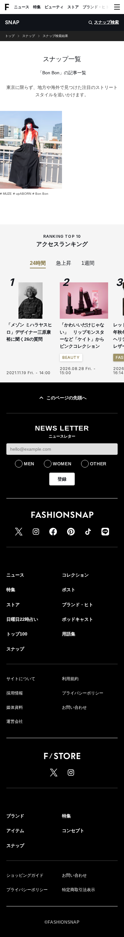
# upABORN (22, 193)
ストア (73, 7)
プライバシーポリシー (82, 693)
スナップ (28, 36)
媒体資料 (14, 707)
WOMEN (62, 463)
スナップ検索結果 (55, 36)
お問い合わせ (74, 707)
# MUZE (6, 193)
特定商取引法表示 (78, 889)
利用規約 (70, 678)
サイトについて (20, 678)
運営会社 (14, 721)
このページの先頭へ (66, 397)
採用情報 (14, 693)
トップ (10, 36)
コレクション (75, 574)
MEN (29, 463)
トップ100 (16, 633)
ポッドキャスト (77, 619)
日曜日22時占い (22, 619)
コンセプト (73, 830)
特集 (37, 7)
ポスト (68, 589)
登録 (62, 479)
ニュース (21, 7)
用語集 (68, 633)
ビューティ (54, 7)
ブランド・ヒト (96, 7)
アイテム (15, 830)
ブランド (15, 815)
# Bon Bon (40, 193)
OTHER (98, 463)
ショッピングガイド (25, 875)
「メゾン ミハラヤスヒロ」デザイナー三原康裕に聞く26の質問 (29, 332)
